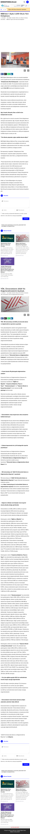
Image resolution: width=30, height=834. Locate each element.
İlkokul (17, 17)
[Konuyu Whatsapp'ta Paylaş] (8, 74)
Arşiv (8, 17)
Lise (19, 17)
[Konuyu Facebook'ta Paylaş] (2, 74)
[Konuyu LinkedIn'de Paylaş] (11, 74)
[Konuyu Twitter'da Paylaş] (5, 74)
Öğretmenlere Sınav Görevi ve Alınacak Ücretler (6, 245)
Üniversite (26, 292)
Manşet (22, 17)
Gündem (13, 17)
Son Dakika (3, 19)
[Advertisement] (15, 36)
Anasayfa (4, 17)
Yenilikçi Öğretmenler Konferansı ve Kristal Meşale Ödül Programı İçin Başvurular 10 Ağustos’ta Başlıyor (17, 10)
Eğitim (10, 17)
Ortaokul (26, 17)
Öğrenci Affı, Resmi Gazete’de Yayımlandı (21, 244)
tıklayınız (10, 737)
